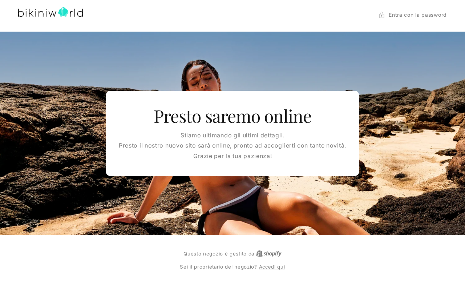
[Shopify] (269, 254)
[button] (413, 14)
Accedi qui (272, 267)
